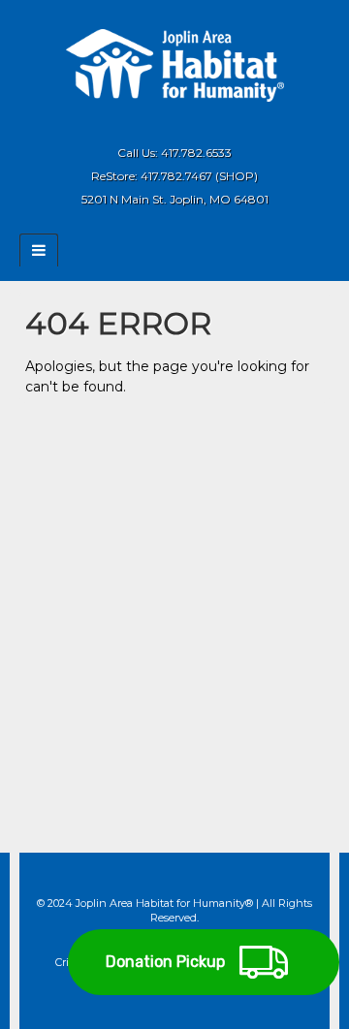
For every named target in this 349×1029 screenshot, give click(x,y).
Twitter (175, 124)
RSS (201, 124)
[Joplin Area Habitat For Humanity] (175, 64)
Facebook (149, 124)
